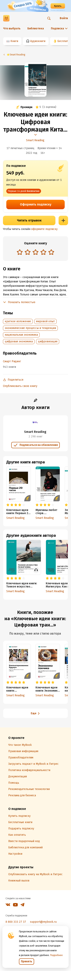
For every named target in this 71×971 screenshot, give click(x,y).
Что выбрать (12, 28)
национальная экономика (21, 334)
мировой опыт (45, 321)
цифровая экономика (19, 341)
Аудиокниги (37, 41)
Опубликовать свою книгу (20, 386)
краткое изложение (18, 321)
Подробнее (56, 955)
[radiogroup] (35, 252)
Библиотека (35, 28)
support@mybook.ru (43, 921)
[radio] (20, 252)
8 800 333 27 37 (16, 921)
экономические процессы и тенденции (30, 328)
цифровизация (47, 341)
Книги (14, 41)
